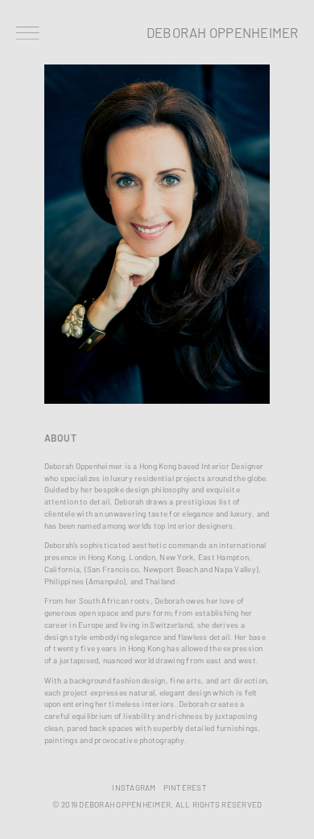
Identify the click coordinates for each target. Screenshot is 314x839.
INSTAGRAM (133, 788)
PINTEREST (185, 788)
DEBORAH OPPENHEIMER (222, 32)
